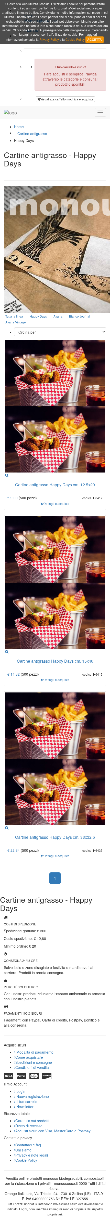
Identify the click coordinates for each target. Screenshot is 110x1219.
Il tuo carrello (26, 1101)
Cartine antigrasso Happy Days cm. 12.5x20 (55, 485)
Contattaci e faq (28, 1144)
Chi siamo (23, 1149)
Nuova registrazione (32, 1096)
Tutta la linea (14, 316)
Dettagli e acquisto (56, 503)
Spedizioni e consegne (33, 1062)
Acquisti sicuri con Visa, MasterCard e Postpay (53, 1130)
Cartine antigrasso (32, 133)
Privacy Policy (49, 39)
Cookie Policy (26, 1160)
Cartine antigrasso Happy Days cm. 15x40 (55, 661)
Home (19, 126)
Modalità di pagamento (34, 1052)
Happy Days (38, 316)
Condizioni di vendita (32, 1067)
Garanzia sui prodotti (32, 1120)
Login (20, 1091)
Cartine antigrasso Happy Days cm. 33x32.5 (55, 837)
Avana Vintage (15, 322)
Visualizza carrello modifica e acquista (66, 99)
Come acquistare (29, 1057)
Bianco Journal (79, 316)
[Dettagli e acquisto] (6, 475)
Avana (57, 316)
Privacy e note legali (31, 1155)
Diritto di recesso (28, 1125)
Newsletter (24, 1106)
